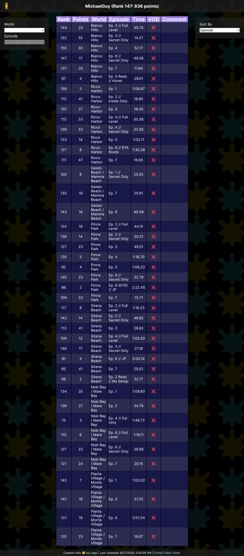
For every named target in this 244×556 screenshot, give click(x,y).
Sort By (206, 24)
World (9, 24)
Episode (11, 36)
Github (158, 553)
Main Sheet (172, 553)
